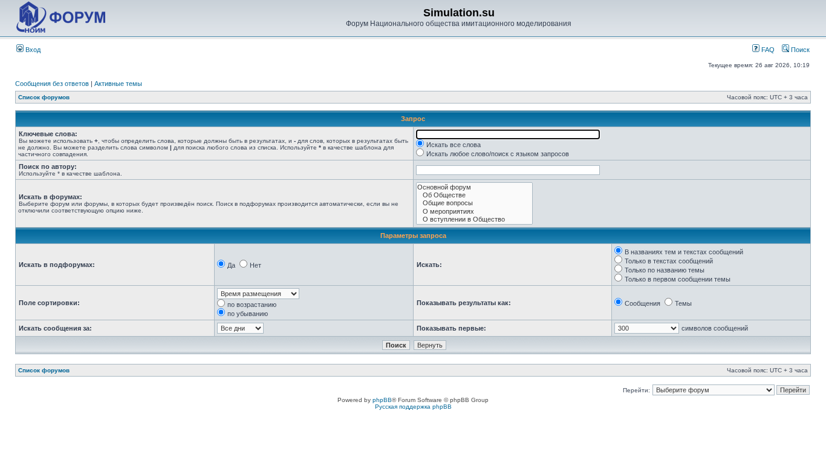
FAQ (767, 49)
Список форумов (44, 97)
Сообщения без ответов (52, 83)
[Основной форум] (474, 187)
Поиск (799, 49)
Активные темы (118, 83)
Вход (32, 49)
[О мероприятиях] (474, 212)
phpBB (382, 400)
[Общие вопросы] (474, 203)
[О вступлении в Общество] (474, 219)
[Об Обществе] (474, 195)
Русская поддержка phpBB (413, 406)
